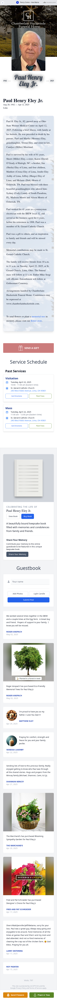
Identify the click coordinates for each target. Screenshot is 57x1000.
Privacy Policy (21, 988)
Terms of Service (36, 988)
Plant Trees (40, 396)
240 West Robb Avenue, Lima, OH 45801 (28, 390)
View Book (13, 516)
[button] (28, 662)
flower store (36, 320)
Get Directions (16, 396)
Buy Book (28, 516)
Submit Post (28, 600)
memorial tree (38, 316)
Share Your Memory (17, 554)
